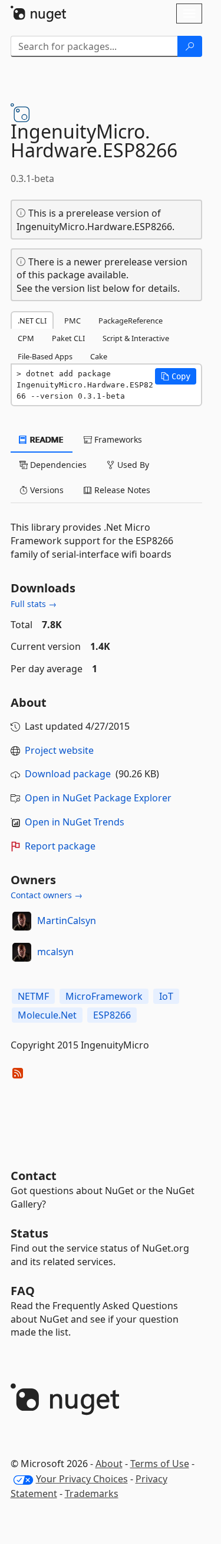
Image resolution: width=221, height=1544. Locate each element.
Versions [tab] (46, 489)
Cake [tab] (98, 356)
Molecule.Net (47, 1015)
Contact (34, 1176)
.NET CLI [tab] (32, 320)
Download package (68, 773)
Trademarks (91, 1493)
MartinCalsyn (66, 920)
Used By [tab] (132, 464)
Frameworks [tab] (117, 439)
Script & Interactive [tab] (136, 338)
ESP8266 (112, 1015)
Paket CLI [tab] (68, 338)
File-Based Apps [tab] (45, 356)
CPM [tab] (26, 338)
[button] (175, 376)
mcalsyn (55, 951)
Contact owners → (47, 895)
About (109, 1463)
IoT (166, 996)
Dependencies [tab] (57, 464)
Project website (59, 750)
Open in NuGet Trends (74, 821)
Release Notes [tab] (121, 489)
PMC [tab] (72, 320)
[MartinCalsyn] (21, 921)
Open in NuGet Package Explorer (98, 797)
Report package (60, 846)
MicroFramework (104, 996)
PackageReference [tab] (130, 320)
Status (29, 1233)
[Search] (189, 46)
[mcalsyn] (21, 952)
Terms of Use (159, 1463)
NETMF (33, 996)
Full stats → (34, 603)
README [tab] (46, 439)
